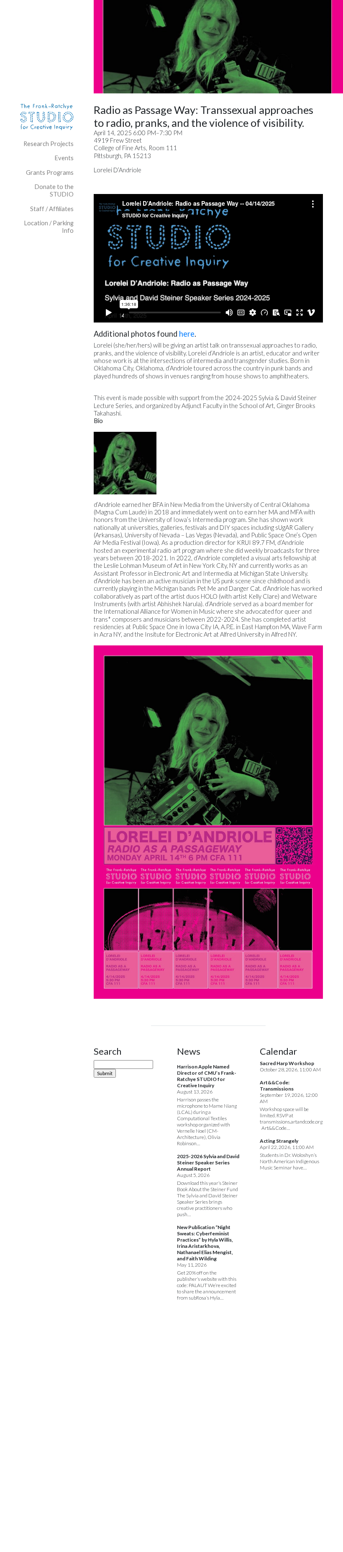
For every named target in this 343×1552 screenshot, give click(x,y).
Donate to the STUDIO (54, 190)
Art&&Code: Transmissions (277, 1085)
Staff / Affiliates (52, 208)
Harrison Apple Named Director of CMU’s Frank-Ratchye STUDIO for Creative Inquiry (206, 1075)
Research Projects (48, 143)
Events (64, 157)
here (187, 333)
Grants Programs (50, 172)
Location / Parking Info (49, 226)
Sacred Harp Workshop (287, 1063)
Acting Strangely (279, 1141)
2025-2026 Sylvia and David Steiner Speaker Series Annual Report (208, 1162)
